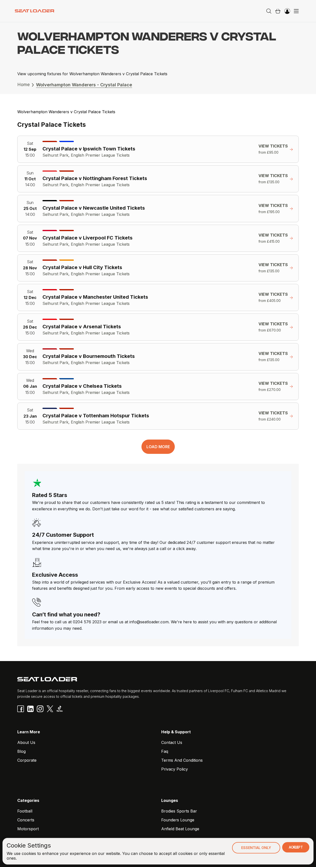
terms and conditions (182, 760)
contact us (171, 742)
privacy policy (174, 769)
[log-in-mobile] (287, 11)
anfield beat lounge (180, 829)
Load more (158, 446)
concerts (25, 820)
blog (21, 751)
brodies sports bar (179, 811)
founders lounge (177, 820)
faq (164, 751)
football (24, 811)
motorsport (28, 829)
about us (26, 742)
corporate (27, 760)
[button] (277, 11)
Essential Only (256, 848)
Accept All (296, 847)
